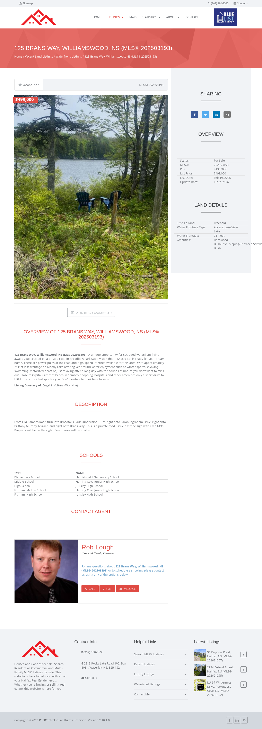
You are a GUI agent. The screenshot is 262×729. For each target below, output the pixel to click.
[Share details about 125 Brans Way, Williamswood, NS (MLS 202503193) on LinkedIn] (216, 114)
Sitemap (28, 3)
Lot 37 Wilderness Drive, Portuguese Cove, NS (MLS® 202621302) (219, 689)
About (171, 17)
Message (129, 589)
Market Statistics (143, 17)
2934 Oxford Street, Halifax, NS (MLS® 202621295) (220, 672)
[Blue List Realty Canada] (225, 17)
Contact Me (142, 694)
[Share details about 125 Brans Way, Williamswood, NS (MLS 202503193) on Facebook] (194, 114)
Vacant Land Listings (39, 56)
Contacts (242, 3)
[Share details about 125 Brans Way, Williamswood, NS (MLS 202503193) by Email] (227, 114)
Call (91, 589)
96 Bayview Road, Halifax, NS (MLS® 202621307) (219, 656)
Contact (192, 17)
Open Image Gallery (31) (93, 313)
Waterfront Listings (69, 56)
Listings (113, 17)
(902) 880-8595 (219, 3)
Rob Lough (97, 547)
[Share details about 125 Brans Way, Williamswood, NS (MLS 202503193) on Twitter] (205, 114)
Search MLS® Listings (149, 654)
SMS (108, 589)
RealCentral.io (48, 720)
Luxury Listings (144, 674)
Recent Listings (144, 664)
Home (97, 17)
